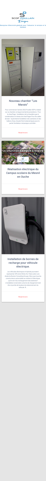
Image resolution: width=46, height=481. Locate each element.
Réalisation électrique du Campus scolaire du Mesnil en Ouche (23, 173)
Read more (23, 133)
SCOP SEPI (13, 3)
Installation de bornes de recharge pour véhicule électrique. (23, 262)
